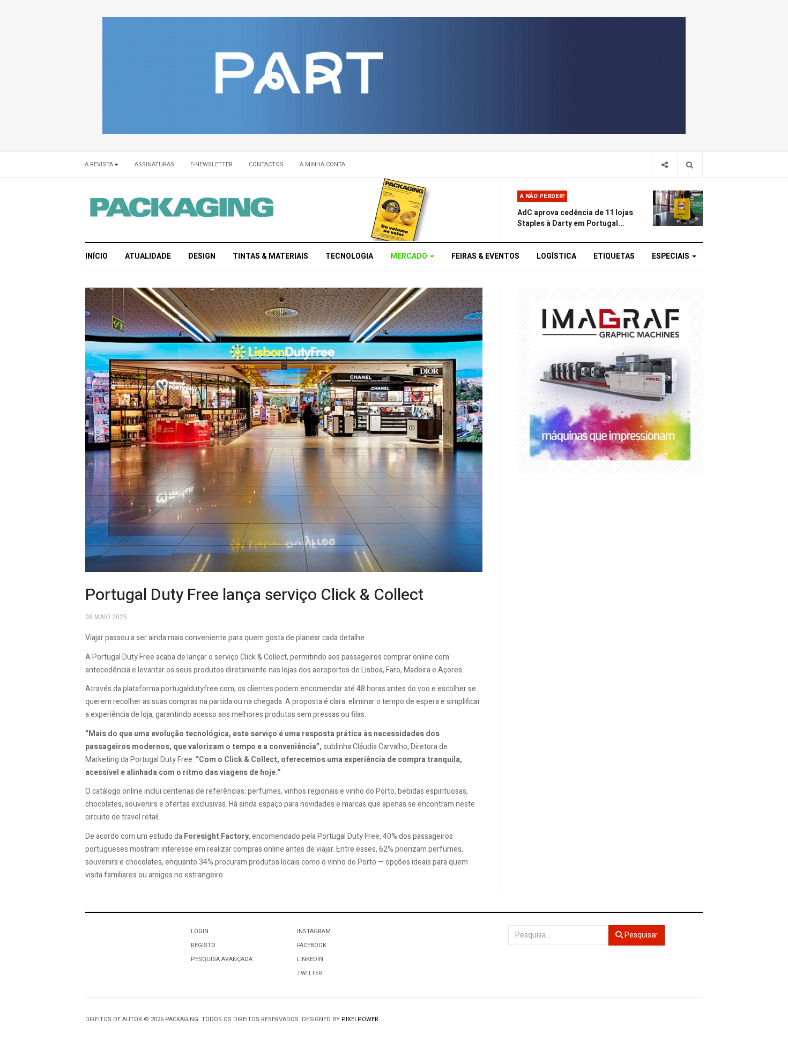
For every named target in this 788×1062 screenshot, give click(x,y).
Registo (203, 945)
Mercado (409, 256)
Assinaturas (154, 164)
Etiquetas (614, 256)
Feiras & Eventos (485, 256)
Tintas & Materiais (270, 256)
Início (96, 256)
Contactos (266, 164)
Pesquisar (640, 935)
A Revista (99, 164)
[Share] (664, 164)
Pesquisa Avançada (221, 959)
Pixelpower (359, 1019)
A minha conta (322, 164)
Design (201, 256)
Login (200, 931)
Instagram (314, 931)
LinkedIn (310, 959)
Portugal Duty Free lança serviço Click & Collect (254, 595)
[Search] (689, 164)
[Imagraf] (610, 379)
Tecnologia (349, 256)
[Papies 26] (394, 75)
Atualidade (148, 256)
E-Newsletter (211, 164)
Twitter (309, 973)
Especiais (671, 256)
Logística (556, 256)
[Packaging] (182, 207)
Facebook (311, 945)
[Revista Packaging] (398, 209)
